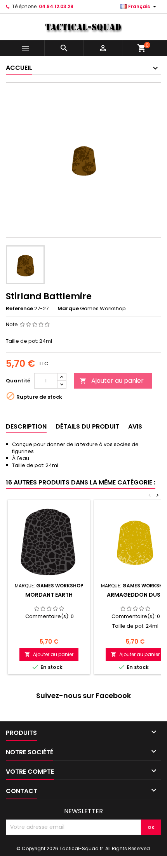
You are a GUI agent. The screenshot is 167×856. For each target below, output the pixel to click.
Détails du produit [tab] (87, 426)
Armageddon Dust (135, 595)
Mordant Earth (49, 595)
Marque (68, 308)
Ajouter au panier (112, 380)
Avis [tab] (135, 426)
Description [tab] (26, 426)
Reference (19, 308)
